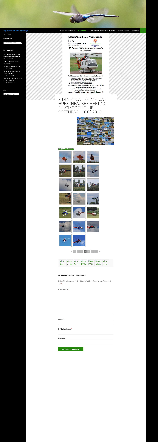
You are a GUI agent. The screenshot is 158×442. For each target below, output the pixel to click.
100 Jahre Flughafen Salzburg (12, 66)
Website (61, 338)
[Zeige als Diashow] (66, 148)
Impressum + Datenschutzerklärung (102, 30)
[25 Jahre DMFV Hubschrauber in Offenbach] (94, 131)
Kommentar (63, 289)
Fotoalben (82, 30)
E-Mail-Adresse (65, 329)
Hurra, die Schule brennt (10, 61)
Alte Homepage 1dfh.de (67, 30)
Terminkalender (123, 30)
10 (96, 251)
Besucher (135, 30)
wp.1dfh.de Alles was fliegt (15, 30)
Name (61, 319)
